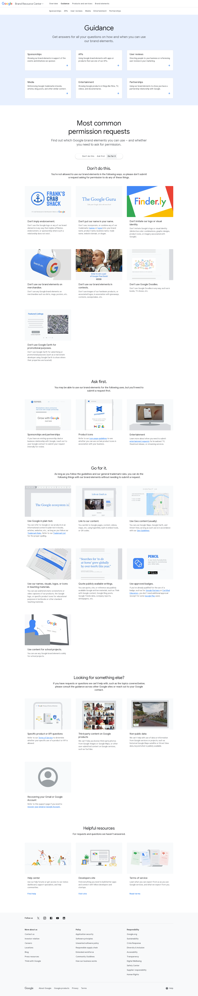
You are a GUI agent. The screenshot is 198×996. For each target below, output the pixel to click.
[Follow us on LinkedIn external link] (64, 918)
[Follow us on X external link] (38, 918)
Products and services (82, 4)
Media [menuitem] (88, 11)
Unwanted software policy (87, 943)
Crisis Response (134, 943)
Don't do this (88, 156)
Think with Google (33, 961)
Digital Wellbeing (134, 961)
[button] (23, 3)
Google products (61, 988)
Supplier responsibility (136, 970)
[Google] (29, 988)
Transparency (133, 957)
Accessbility (132, 952)
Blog (27, 952)
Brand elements (102, 4)
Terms (84, 988)
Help (171, 988)
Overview (53, 4)
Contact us (29, 934)
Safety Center (133, 965)
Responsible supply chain (87, 948)
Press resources (32, 957)
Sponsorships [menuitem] (55, 11)
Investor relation (32, 939)
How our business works (86, 961)
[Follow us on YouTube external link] (57, 918)
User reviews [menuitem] (76, 11)
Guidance (65, 4)
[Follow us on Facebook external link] (51, 918)
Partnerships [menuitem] (115, 11)
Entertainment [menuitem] (100, 11)
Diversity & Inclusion (135, 948)
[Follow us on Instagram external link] (44, 918)
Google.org (132, 934)
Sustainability (133, 939)
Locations (29, 948)
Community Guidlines (85, 957)
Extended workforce (85, 952)
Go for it (112, 156)
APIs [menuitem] (66, 11)
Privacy (75, 988)
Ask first (101, 156)
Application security (84, 934)
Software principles (84, 939)
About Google (45, 988)
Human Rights (133, 974)
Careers (28, 943)
